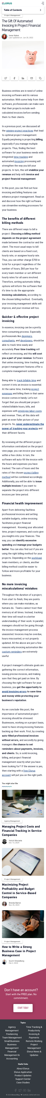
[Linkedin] (29, 1090)
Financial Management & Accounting (12, 1055)
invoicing (19, 161)
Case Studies (23, 1082)
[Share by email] (31, 78)
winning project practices (19, 130)
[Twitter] (20, 1090)
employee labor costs (30, 411)
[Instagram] (24, 1090)
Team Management (12, 1037)
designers (27, 336)
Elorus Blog (15, 1095)
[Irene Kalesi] (4, 36)
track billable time (26, 380)
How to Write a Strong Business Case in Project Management (19, 951)
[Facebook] (15, 1090)
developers (26, 340)
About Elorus (23, 1068)
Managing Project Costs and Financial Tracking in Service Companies (22, 831)
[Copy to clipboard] (40, 78)
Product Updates (23, 1075)
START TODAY (23, 1008)
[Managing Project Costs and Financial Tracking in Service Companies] (23, 804)
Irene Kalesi (14, 35)
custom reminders (12, 651)
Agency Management (12, 821)
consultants (8, 340)
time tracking (21, 156)
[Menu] (43, 3)
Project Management (12, 15)
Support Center (23, 1079)
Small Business (12, 1041)
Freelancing (12, 1034)
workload (37, 557)
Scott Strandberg (16, 961)
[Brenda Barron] (4, 903)
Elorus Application (23, 1072)
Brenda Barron (15, 903)
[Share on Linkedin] (23, 78)
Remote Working (34, 1041)
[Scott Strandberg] (4, 962)
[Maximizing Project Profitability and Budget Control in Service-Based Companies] (23, 862)
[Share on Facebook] (14, 78)
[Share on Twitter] (6, 78)
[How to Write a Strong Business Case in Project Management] (23, 924)
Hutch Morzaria (15, 840)
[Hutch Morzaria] (4, 841)
